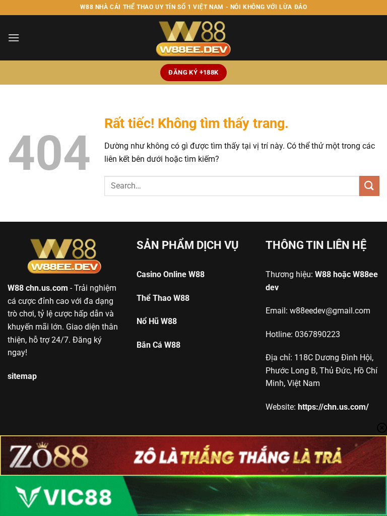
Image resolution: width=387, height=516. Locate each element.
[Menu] (14, 37)
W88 (16, 288)
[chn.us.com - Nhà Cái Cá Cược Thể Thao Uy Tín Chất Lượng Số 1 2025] (193, 37)
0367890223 (317, 334)
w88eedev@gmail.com (330, 310)
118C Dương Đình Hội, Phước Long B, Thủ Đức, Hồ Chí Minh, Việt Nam (321, 370)
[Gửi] (369, 186)
